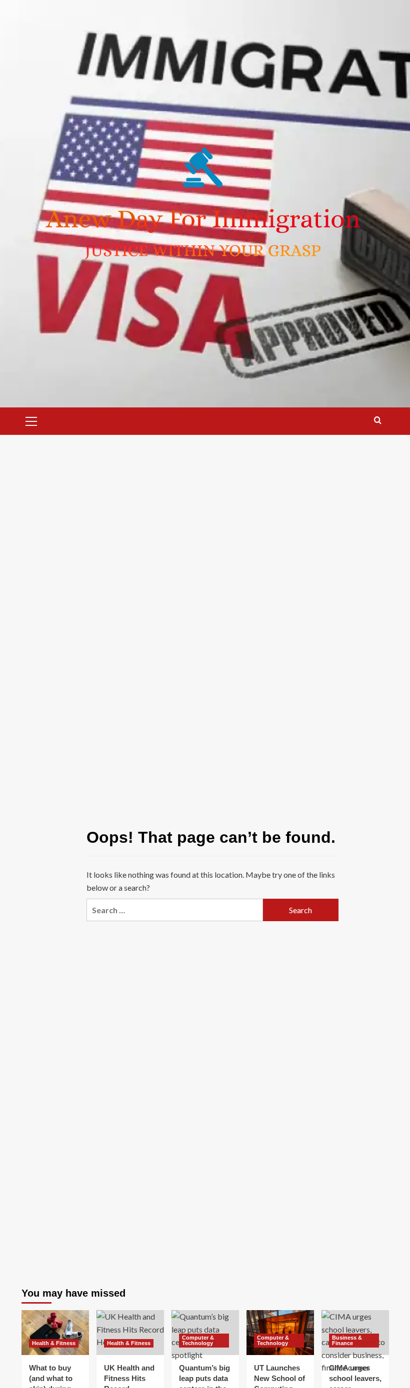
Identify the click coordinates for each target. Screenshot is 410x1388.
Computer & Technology (198, 1340)
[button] (32, 419)
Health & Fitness (54, 1343)
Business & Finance (347, 1340)
